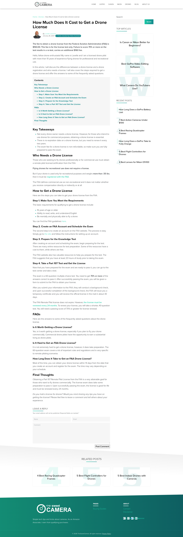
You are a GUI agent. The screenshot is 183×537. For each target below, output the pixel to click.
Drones (128, 4)
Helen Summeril (75, 36)
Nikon (119, 4)
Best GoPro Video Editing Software (134, 65)
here (64, 221)
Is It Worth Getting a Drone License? (54, 110)
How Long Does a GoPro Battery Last (135, 111)
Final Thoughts (40, 120)
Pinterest (140, 518)
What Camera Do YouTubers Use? (135, 87)
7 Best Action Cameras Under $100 (133, 121)
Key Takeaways (41, 84)
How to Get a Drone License (46, 91)
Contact (126, 508)
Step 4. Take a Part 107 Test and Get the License (59, 104)
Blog (137, 4)
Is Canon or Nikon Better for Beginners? (135, 43)
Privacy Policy (106, 534)
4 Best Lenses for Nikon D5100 (134, 162)
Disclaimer (128, 511)
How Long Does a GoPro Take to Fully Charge (135, 142)
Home (94, 4)
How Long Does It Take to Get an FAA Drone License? (62, 117)
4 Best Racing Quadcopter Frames (131, 132)
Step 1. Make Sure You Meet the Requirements (59, 94)
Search (119, 16)
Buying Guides (99, 508)
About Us (146, 4)
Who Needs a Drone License (46, 87)
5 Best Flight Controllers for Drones (132, 153)
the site (47, 233)
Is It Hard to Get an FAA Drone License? (56, 114)
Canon (111, 4)
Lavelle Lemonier (50, 34)
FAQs (36, 107)
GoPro (102, 4)
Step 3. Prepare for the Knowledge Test (56, 101)
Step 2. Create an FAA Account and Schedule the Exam (62, 97)
